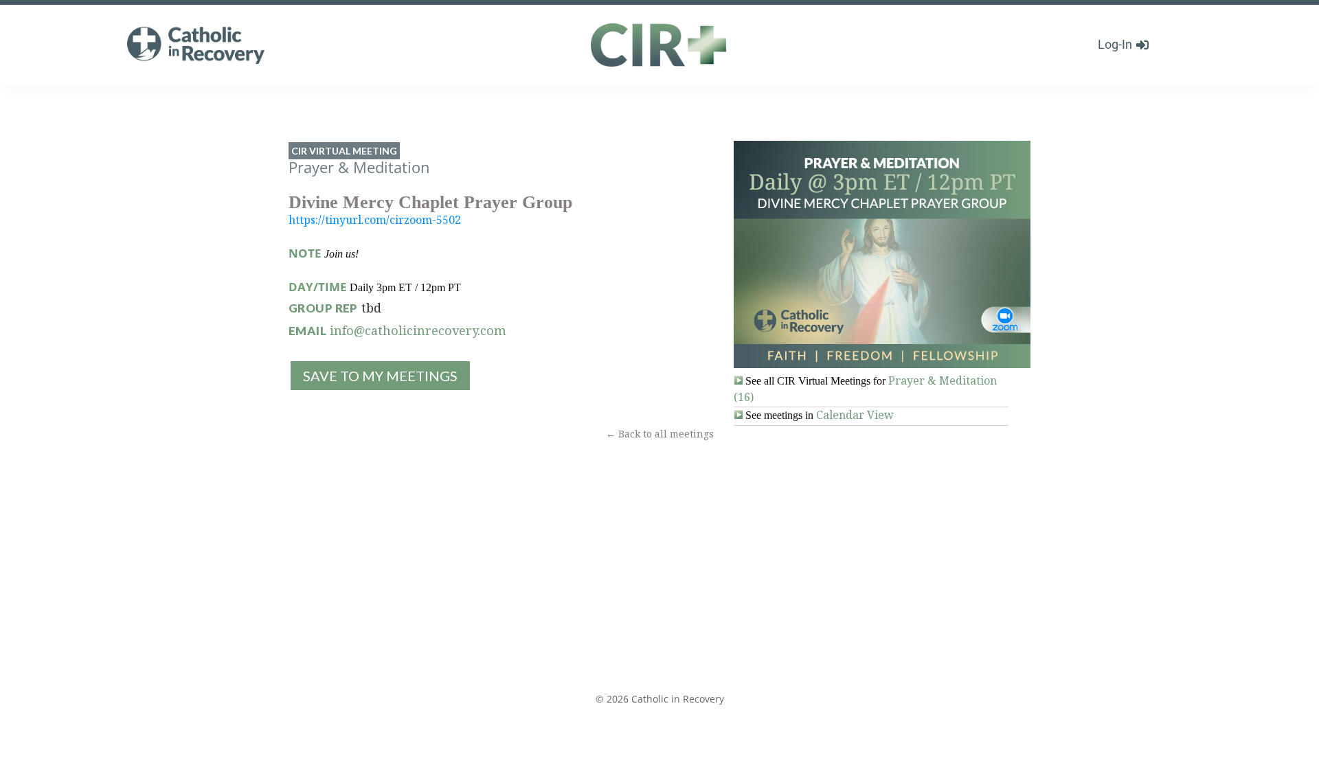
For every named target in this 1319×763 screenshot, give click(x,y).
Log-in (1115, 44)
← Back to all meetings (660, 433)
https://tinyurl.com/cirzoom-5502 (375, 219)
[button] (379, 375)
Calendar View (855, 414)
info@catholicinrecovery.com (418, 330)
